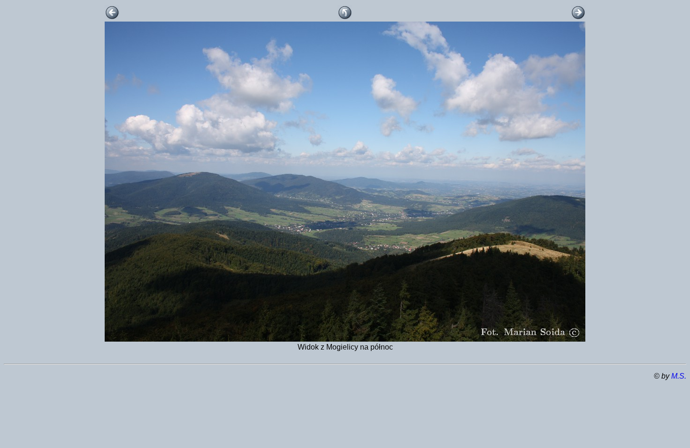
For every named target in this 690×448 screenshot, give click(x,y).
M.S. (678, 376)
